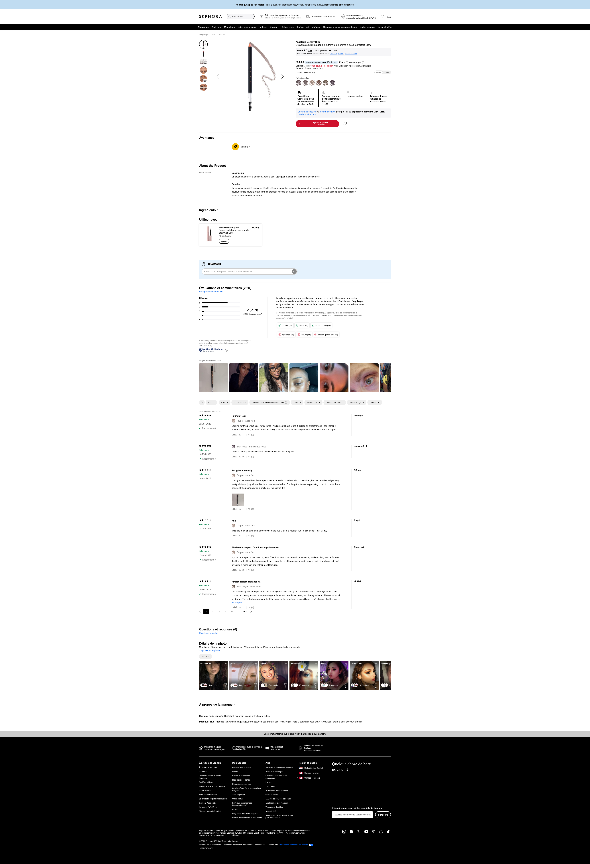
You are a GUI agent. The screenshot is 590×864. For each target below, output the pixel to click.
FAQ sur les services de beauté (278, 798)
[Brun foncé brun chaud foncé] (332, 83)
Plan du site (273, 844)
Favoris (235, 809)
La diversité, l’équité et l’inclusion (213, 798)
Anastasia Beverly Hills (308, 42)
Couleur (333, 53)
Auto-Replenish (238, 794)
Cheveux (274, 26)
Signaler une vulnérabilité (210, 811)
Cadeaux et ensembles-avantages (340, 26)
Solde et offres (385, 26)
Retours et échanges (274, 771)
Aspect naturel (351, 53)
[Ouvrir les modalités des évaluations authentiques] (226, 350)
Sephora (219, 715)
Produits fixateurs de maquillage (231, 721)
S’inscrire (383, 814)
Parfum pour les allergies (279, 721)
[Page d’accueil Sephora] (210, 16)
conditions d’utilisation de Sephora (238, 844)
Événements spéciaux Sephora (212, 786)
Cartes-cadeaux (367, 26)
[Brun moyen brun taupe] (325, 83)
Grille (378, 72)
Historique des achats (241, 779)
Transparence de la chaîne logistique (210, 776)
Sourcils (222, 34)
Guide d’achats (272, 794)
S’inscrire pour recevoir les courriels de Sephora (357, 808)
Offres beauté (238, 798)
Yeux (213, 34)
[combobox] (241, 16)
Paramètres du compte (241, 784)
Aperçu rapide (209, 241)
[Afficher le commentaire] (213, 377)
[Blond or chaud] (305, 83)
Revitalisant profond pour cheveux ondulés (341, 721)
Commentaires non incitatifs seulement (268, 402)
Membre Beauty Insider (242, 767)
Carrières (203, 771)
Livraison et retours (307, 114)
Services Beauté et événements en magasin (246, 789)
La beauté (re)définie (208, 807)
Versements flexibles (274, 807)
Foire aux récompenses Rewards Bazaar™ (242, 803)
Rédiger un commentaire (211, 291)
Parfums (263, 26)
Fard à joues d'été (257, 721)
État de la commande (241, 775)
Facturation (270, 786)
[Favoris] (381, 16)
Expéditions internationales (277, 790)
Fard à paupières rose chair (306, 721)
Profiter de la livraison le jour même (247, 817)
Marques (316, 26)
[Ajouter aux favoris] (345, 123)
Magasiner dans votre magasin (245, 813)
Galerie (235, 771)
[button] (347, 62)
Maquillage (229, 26)
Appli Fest (216, 26)
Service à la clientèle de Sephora (279, 767)
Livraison (269, 782)
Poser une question (208, 632)
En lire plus (237, 602)
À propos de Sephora (208, 767)
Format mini (303, 26)
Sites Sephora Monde (208, 794)
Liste (387, 72)
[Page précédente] (200, 611)
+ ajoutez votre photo (209, 650)
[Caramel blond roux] (318, 83)
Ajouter (224, 241)
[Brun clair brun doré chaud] (298, 83)
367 (245, 611)
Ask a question (321, 50)
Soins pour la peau (247, 26)
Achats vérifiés (240, 402)
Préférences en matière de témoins (293, 844)
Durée (340, 53)
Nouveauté (203, 26)
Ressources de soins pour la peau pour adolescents (280, 816)
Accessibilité (271, 811)
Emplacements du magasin (277, 802)
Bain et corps (287, 26)
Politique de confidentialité (210, 844)
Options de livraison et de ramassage (276, 776)
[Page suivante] (251, 611)
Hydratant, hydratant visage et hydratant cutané (247, 715)
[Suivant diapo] (282, 76)
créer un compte (328, 111)
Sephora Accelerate (207, 802)
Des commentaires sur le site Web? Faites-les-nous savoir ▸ (295, 733)
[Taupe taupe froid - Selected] (312, 83)
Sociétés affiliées (206, 782)
